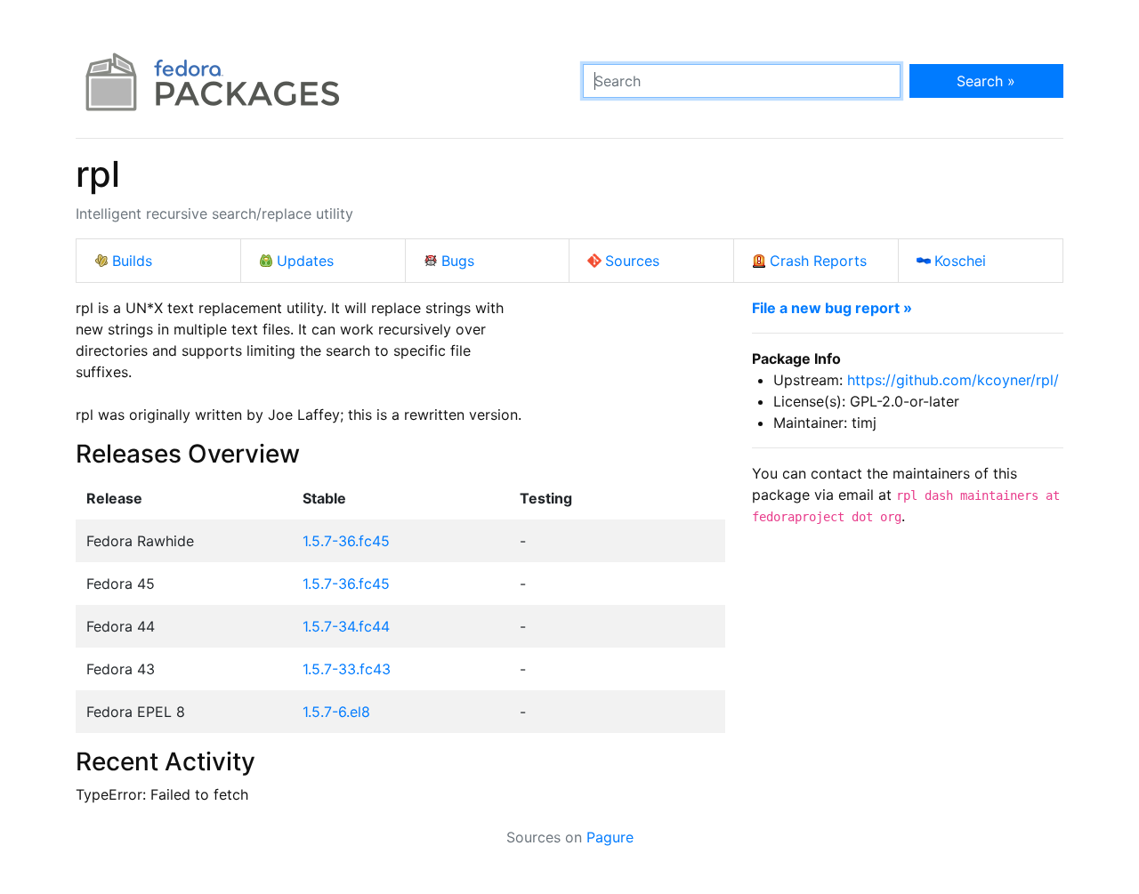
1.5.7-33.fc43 (347, 669)
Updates (305, 261)
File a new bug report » (832, 308)
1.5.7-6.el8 (336, 712)
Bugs (457, 261)
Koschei (960, 261)
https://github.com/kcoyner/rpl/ (953, 380)
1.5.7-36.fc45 (346, 541)
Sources (632, 261)
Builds (132, 261)
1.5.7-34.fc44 (346, 626)
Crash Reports (818, 261)
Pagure (610, 837)
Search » (986, 81)
